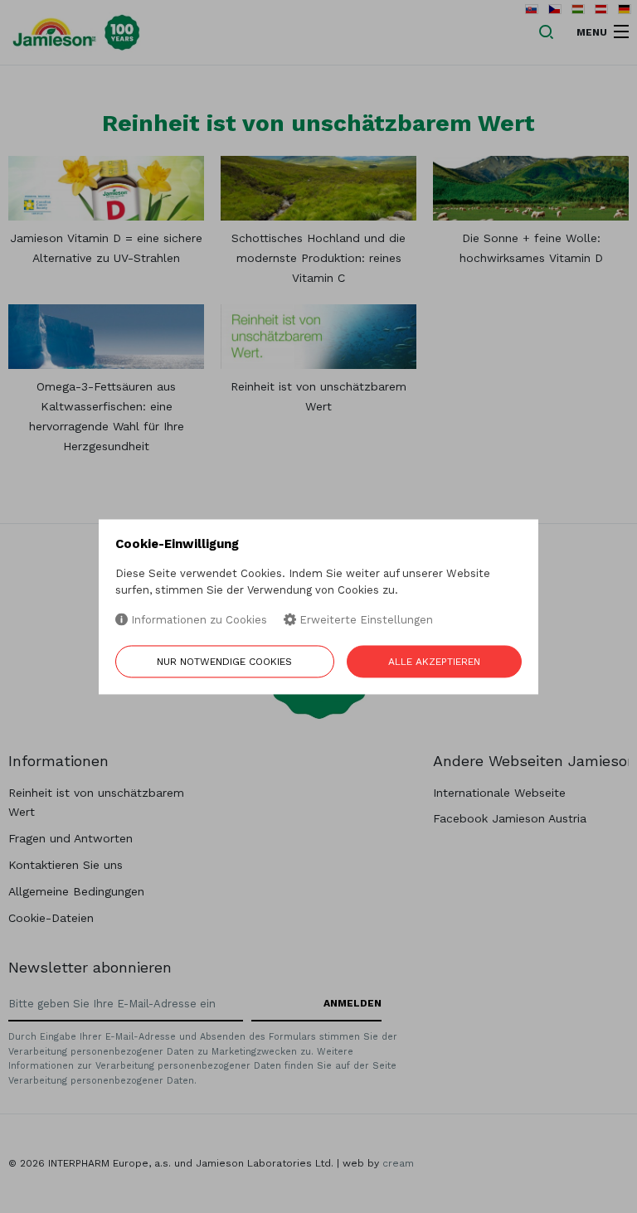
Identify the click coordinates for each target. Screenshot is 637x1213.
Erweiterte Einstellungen (364, 620)
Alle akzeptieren (434, 661)
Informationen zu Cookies (197, 620)
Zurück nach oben (557, 1189)
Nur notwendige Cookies (224, 661)
